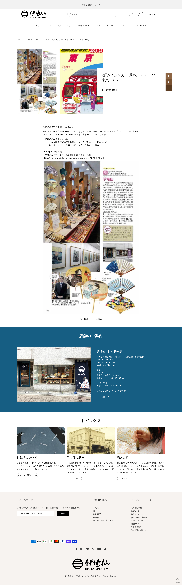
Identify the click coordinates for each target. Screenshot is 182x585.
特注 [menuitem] (69, 25)
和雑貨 (96, 517)
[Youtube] (99, 549)
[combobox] (92, 14)
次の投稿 (98, 319)
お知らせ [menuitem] (125, 25)
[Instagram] (81, 549)
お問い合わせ (137, 514)
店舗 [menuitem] (59, 25)
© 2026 (91, 576)
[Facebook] (76, 549)
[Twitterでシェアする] (169, 82)
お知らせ (135, 511)
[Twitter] (87, 549)
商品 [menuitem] (37, 25)
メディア (45, 40)
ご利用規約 (136, 527)
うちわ (96, 508)
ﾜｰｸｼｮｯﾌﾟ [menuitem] (111, 25)
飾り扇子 (97, 514)
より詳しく (104, 397)
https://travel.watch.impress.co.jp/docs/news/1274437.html (73, 158)
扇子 (95, 511)
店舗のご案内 (137, 508)
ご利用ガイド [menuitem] (140, 25)
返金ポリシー (137, 523)
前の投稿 (84, 319)
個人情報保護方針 (139, 530)
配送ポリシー (137, 520)
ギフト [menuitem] (48, 25)
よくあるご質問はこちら (27, 475)
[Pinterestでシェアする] (169, 88)
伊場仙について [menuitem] (84, 25)
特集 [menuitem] (99, 25)
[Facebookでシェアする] (169, 76)
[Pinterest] (93, 549)
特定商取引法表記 (139, 517)
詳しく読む (74, 478)
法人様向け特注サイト (103, 520)
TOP (178, 582)
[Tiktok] (105, 549)
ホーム (21, 40)
